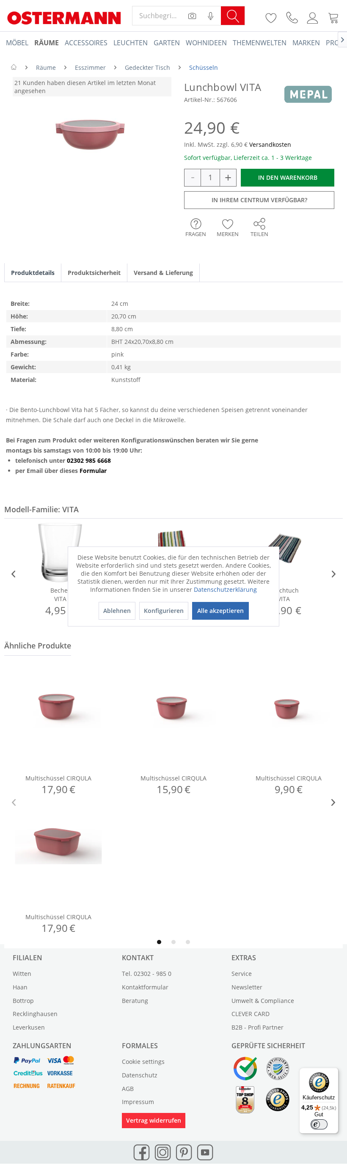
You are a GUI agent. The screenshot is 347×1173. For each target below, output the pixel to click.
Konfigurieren (164, 611)
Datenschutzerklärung (225, 589)
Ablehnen (117, 611)
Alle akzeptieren (220, 611)
